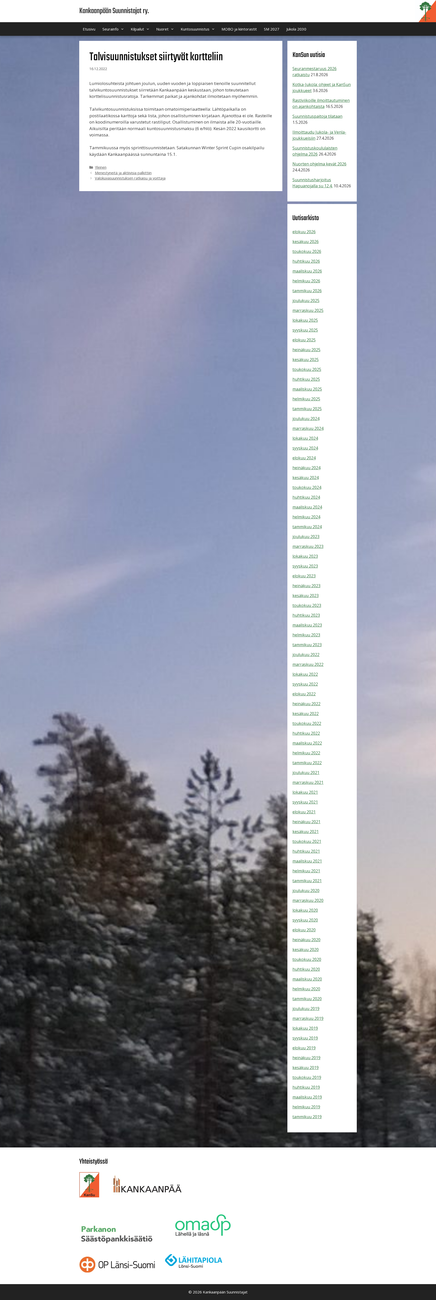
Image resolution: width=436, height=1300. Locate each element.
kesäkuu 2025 (305, 359)
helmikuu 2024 (306, 517)
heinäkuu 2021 (306, 821)
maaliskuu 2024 (307, 507)
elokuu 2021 (304, 812)
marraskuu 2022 (307, 664)
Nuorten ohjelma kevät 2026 (319, 164)
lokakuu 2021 (305, 792)
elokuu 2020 (304, 930)
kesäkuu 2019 (305, 1067)
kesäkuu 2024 (305, 477)
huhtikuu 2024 (306, 497)
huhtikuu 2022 (306, 733)
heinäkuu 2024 (306, 467)
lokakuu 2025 (305, 320)
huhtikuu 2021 (306, 851)
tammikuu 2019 (307, 1116)
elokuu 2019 (304, 1048)
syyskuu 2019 (305, 1038)
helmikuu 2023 (306, 635)
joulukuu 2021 (305, 772)
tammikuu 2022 (307, 762)
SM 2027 (271, 29)
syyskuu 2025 (305, 330)
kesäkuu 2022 (305, 713)
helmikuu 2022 (306, 753)
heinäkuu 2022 (306, 703)
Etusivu (89, 29)
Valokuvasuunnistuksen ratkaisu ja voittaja (130, 178)
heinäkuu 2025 (306, 349)
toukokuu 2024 (306, 487)
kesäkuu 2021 (305, 831)
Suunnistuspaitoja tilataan (317, 116)
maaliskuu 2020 (307, 979)
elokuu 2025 (304, 340)
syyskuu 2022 (305, 684)
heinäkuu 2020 (306, 939)
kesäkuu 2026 (305, 241)
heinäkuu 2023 (306, 585)
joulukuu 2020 (305, 890)
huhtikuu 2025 (306, 379)
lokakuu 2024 (305, 438)
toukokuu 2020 (306, 959)
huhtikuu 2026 (306, 261)
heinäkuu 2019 (306, 1057)
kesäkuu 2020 (305, 949)
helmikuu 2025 (306, 399)
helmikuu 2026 (306, 281)
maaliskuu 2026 (307, 271)
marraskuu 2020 (307, 900)
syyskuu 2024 (305, 448)
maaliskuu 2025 (307, 389)
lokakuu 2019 (305, 1028)
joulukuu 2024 (305, 418)
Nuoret (162, 29)
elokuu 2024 (304, 458)
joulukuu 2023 (305, 536)
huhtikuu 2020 (306, 969)
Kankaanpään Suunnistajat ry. (114, 11)
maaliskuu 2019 (307, 1097)
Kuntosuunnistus (195, 29)
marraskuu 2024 (307, 428)
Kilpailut (137, 29)
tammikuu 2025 (307, 408)
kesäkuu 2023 (305, 595)
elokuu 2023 (304, 576)
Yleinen (100, 167)
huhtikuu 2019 (306, 1087)
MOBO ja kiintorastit (239, 29)
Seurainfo (110, 29)
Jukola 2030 (296, 29)
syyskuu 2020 (305, 920)
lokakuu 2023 (305, 556)
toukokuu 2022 (306, 723)
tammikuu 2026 (307, 290)
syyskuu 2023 (305, 566)
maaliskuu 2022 (307, 743)
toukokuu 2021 (306, 841)
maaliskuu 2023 (307, 625)
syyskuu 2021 (305, 802)
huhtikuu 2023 (306, 615)
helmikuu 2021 (306, 871)
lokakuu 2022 (305, 674)
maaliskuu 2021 (307, 861)
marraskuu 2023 (307, 546)
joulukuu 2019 (305, 1008)
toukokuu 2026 (306, 251)
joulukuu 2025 (305, 300)
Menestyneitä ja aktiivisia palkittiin (123, 172)
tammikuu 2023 (307, 644)
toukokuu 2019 (306, 1077)
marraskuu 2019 (307, 1018)
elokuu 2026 (304, 231)
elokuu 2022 (304, 694)
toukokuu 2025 (306, 369)
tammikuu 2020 (307, 998)
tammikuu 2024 (307, 526)
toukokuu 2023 (306, 605)
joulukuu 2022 (305, 654)
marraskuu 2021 (307, 782)
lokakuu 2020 (305, 910)
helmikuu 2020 (306, 989)
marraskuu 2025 (307, 310)
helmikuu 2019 (306, 1107)
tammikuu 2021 (307, 880)
